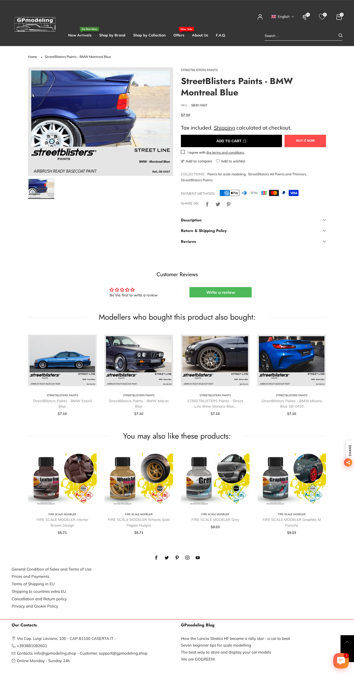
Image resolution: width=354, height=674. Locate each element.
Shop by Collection (149, 35)
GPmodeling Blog (198, 625)
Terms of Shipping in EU (33, 583)
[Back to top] (347, 642)
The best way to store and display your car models (226, 652)
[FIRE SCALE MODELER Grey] (215, 479)
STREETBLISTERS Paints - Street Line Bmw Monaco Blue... (215, 404)
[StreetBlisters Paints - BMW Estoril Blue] (62, 360)
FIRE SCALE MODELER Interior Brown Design (62, 522)
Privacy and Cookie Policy (35, 606)
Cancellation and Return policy (39, 598)
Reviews (188, 241)
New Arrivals (79, 35)
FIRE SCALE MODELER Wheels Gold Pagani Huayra (138, 522)
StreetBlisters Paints (197, 180)
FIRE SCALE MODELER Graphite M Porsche (292, 522)
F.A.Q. (220, 35)
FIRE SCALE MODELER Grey (215, 519)
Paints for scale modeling (226, 174)
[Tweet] (218, 204)
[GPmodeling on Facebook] (156, 558)
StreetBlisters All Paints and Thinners (277, 174)
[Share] (207, 204)
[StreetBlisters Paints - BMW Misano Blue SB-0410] (291, 360)
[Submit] (340, 35)
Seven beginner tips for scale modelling (216, 645)
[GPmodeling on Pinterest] (177, 558)
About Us (200, 35)
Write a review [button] (220, 292)
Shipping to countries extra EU (39, 591)
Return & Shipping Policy (204, 231)
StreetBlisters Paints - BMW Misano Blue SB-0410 (291, 404)
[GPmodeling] (35, 24)
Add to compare (198, 161)
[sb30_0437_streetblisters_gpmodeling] (100, 121)
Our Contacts (24, 625)
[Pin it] (228, 204)
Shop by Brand (112, 35)
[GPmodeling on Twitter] (166, 558)
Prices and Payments (30, 576)
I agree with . (216, 152)
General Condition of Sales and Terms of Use (51, 569)
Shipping (224, 127)
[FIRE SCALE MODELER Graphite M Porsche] (291, 479)
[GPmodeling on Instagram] (187, 558)
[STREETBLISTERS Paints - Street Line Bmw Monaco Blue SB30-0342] (215, 360)
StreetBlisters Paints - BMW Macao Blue (139, 404)
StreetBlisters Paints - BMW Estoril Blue (62, 404)
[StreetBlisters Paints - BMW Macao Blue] (138, 360)
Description (191, 220)
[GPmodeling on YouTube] (197, 558)
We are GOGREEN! (198, 659)
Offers (178, 35)
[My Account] (260, 19)
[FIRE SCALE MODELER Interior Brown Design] (62, 479)
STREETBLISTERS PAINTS (199, 70)
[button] (283, 16)
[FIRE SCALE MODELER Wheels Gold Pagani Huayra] (138, 479)
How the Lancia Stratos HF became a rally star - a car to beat (235, 638)
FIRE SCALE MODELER (62, 514)
